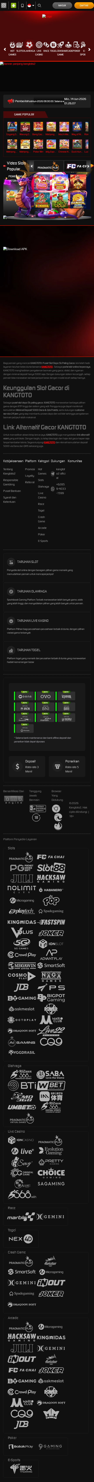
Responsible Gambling (10, 482)
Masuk (62, 5)
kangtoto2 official (61, 473)
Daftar (84, 5)
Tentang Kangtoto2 (9, 471)
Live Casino (39, 52)
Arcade (68, 50)
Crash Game (60, 52)
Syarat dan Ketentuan (9, 500)
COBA (43, 178)
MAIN (12, 126)
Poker (76, 50)
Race (46, 50)
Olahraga (29, 50)
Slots (19, 50)
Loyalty (29, 476)
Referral (30, 482)
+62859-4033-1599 (61, 489)
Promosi (30, 469)
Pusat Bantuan (12, 491)
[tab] (49, 166)
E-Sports (84, 52)
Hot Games (12, 52)
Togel (53, 50)
